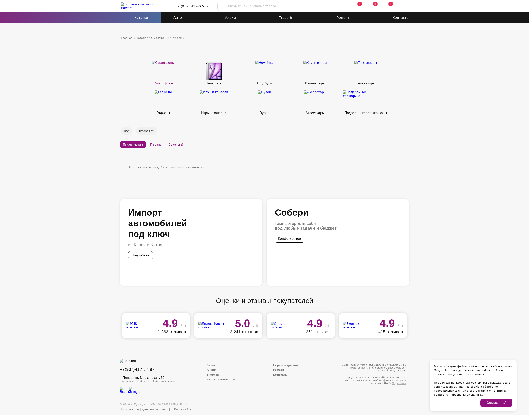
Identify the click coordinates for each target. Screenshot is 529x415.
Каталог (142, 37)
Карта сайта (182, 409)
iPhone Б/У (146, 131)
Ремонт (342, 17)
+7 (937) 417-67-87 (192, 6)
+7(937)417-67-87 (137, 369)
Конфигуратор (289, 238)
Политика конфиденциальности (142, 409)
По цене (155, 144)
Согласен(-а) (496, 402)
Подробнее (140, 255)
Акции (230, 17)
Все (126, 131)
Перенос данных (286, 365)
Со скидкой (176, 144)
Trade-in (286, 17)
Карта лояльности (221, 379)
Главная (127, 37)
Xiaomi (177, 37)
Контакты (401, 17)
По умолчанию (133, 144)
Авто (177, 17)
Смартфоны (160, 37)
